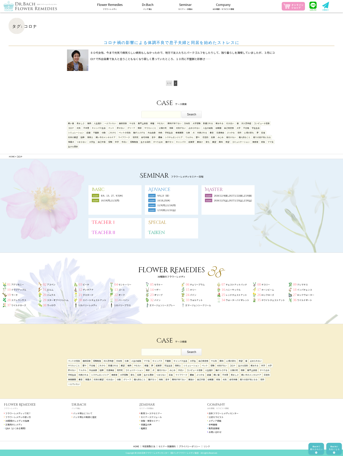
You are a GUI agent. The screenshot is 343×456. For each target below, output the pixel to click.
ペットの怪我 (125, 132)
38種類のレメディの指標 (17, 420)
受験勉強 (134, 141)
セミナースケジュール (151, 416)
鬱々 (198, 137)
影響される (208, 123)
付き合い (230, 123)
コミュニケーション (241, 141)
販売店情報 (214, 428)
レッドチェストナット (236, 294)
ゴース (121, 289)
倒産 (171, 127)
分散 (104, 132)
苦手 (154, 137)
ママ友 (271, 141)
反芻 (213, 137)
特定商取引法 (148, 446)
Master (214, 190)
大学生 (92, 141)
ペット (111, 127)
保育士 (90, 137)
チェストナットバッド (236, 284)
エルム (50, 289)
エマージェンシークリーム (198, 305)
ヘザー (157, 289)
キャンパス (181, 141)
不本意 (86, 127)
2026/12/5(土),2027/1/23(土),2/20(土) (234, 200)
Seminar (147, 404)
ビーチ (86, 284)
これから (112, 132)
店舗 (88, 132)
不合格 (246, 127)
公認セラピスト (216, 416)
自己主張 (102, 141)
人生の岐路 (208, 127)
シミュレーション (76, 132)
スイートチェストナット (94, 299)
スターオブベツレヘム (57, 299)
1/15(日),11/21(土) (166, 209)
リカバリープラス (122, 305)
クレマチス (302, 284)
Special (157, 222)
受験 (110, 141)
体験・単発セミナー (150, 420)
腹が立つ (169, 141)
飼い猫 (71, 123)
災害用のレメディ (13, 424)
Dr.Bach (79, 404)
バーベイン (123, 299)
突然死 (135, 137)
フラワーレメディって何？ (18, 413)
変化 (208, 141)
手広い (124, 141)
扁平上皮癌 (143, 123)
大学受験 (196, 123)
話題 (82, 137)
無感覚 (255, 141)
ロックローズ (267, 294)
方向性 (187, 123)
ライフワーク (124, 137)
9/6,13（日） (163, 195)
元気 (79, 127)
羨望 (227, 141)
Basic (98, 190)
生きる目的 (145, 141)
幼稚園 (218, 127)
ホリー (193, 289)
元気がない (181, 127)
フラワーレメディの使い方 (18, 416)
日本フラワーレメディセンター (223, 413)
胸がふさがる (139, 132)
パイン (193, 294)
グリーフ (131, 127)
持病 (160, 132)
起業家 (191, 141)
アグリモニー (17, 284)
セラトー (158, 284)
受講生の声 (146, 424)
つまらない (81, 141)
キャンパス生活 (99, 127)
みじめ (220, 137)
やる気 (132, 123)
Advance (159, 190)
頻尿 (140, 127)
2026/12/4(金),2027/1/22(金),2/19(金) (233, 195)
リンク (206, 446)
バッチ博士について (82, 413)
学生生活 (256, 127)
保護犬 (71, 141)
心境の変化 (249, 132)
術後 (263, 141)
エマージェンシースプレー (162, 305)
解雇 (152, 123)
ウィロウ (51, 305)
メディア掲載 (215, 420)
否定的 (205, 137)
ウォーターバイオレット (237, 299)
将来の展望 (73, 137)
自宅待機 (145, 137)
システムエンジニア (174, 137)
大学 (238, 127)
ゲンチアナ (88, 289)
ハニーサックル (233, 289)
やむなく (161, 123)
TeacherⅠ (104, 222)
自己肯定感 (229, 127)
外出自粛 (152, 132)
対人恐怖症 (246, 123)
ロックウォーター (305, 294)
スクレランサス (18, 299)
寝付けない (231, 137)
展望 (214, 141)
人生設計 (98, 123)
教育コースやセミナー (151, 413)
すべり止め (158, 141)
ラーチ (14, 294)
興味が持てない (174, 123)
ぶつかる (231, 132)
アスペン (51, 284)
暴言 (212, 132)
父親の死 (163, 127)
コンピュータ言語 (262, 123)
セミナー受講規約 (167, 446)
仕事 (188, 132)
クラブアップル (18, 289)
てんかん (189, 137)
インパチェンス (304, 289)
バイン (157, 299)
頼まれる (219, 123)
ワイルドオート (304, 299)
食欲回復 (123, 123)
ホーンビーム (267, 289)
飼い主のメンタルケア (105, 137)
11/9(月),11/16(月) (166, 205)
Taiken (156, 233)
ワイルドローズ (18, 305)
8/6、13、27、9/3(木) (112, 195)
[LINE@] (313, 6)
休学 (117, 141)
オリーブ (158, 294)
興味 (221, 141)
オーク (121, 294)
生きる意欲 (73, 146)
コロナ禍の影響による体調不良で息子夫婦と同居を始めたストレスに (172, 42)
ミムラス (51, 294)
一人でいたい (110, 123)
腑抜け (200, 141)
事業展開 (179, 132)
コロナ (71, 127)
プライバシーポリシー (189, 446)
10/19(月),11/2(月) (110, 200)
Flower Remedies (19, 404)
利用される (202, 132)
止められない (194, 127)
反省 (263, 132)
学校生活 (169, 132)
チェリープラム (197, 284)
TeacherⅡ (104, 233)
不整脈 (96, 132)
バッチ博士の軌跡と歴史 (85, 416)
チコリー (265, 284)
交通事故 (220, 132)
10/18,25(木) (163, 200)
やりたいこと (150, 127)
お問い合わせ (215, 431)
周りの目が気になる (262, 137)
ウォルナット (196, 299)
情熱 (89, 123)
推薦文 (144, 428)
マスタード (88, 294)
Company (216, 404)
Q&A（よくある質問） (16, 428)
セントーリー (124, 284)
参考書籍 (213, 424)
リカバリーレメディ (87, 305)
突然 (239, 132)
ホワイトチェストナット (273, 299)
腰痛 (160, 137)
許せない (121, 127)
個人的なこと (244, 137)
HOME (136, 446)
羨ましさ (80, 123)
